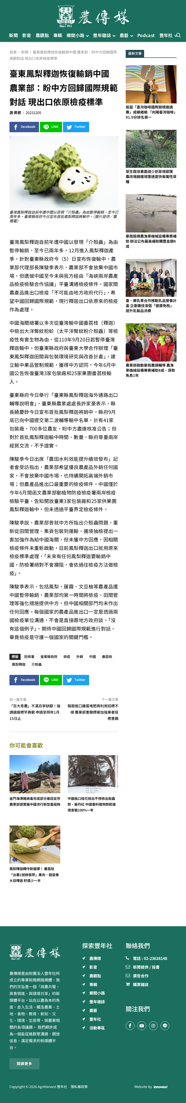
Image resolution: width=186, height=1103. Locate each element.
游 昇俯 (15, 113)
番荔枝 (107, 657)
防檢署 (29, 657)
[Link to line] (165, 1025)
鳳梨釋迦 (18, 664)
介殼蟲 (36, 664)
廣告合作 (140, 976)
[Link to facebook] (130, 1025)
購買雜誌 (140, 984)
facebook (28, 126)
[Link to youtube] (141, 1025)
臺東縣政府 (48, 657)
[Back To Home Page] (34, 952)
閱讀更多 (24, 1064)
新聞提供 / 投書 (146, 967)
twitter (79, 126)
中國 (92, 657)
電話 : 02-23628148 (150, 958)
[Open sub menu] (87, 35)
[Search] (178, 35)
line (54, 126)
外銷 (79, 657)
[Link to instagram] (153, 1025)
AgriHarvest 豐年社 (52, 1087)
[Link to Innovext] (161, 1086)
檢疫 (66, 657)
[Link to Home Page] (93, 14)
